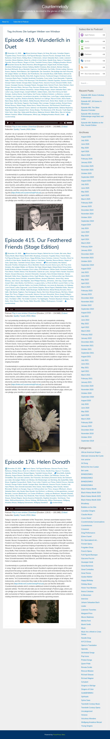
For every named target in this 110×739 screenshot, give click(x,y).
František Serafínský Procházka (32, 78)
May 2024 (85, 236)
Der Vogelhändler (33, 71)
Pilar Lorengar (44, 103)
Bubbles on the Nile (88, 507)
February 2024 (86, 247)
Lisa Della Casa (45, 96)
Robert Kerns (31, 105)
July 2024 (85, 228)
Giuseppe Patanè (30, 85)
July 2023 (85, 272)
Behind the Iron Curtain (51, 253)
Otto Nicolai (18, 103)
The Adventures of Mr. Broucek (51, 110)
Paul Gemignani (30, 292)
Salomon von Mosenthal (39, 107)
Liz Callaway (68, 285)
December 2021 (87, 342)
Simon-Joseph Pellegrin (63, 294)
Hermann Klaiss (16, 87)
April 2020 (85, 415)
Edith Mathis (58, 74)
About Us (5, 22)
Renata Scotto (86, 667)
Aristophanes (22, 265)
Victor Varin (9, 112)
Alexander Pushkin (11, 265)
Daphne (13, 71)
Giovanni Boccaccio (17, 274)
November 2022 (87, 302)
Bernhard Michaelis (11, 69)
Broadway (37, 256)
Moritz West (54, 101)
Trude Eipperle (67, 110)
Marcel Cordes (56, 98)
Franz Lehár (48, 78)
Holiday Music (27, 58)
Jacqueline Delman (34, 278)
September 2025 (87, 177)
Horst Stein (62, 87)
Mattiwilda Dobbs (61, 287)
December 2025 (87, 166)
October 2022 (86, 305)
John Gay (58, 281)
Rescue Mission (17, 62)
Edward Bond (57, 267)
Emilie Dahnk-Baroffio (18, 76)
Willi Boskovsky (42, 500)
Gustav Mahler (86, 577)
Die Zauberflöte (63, 480)
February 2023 (86, 291)
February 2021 (86, 378)
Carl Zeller (51, 69)
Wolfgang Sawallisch (41, 502)
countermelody (57, 502)
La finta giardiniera (60, 491)
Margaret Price (86, 613)
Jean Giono (16, 281)
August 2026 (86, 137)
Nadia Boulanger (31, 290)
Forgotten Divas (10, 55)
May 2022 (85, 324)
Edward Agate (47, 267)
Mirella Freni (86, 621)
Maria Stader (66, 98)
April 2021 (85, 371)
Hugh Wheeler (39, 276)
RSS (28, 129)
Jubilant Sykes (42, 92)
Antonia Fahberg (28, 67)
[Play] (8, 123)
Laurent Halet (63, 283)
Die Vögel (38, 267)
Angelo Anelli (52, 65)
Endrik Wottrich (10, 269)
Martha (16, 101)
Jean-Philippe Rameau (38, 281)
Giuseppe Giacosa (17, 85)
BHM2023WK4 (87, 485)
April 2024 (85, 239)
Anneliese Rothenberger (13, 67)
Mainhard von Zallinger (42, 98)
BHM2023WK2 (87, 478)
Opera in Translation (64, 60)
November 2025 (87, 170)
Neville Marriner (43, 290)
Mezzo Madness (17, 60)
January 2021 (86, 382)
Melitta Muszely (34, 101)
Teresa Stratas (35, 110)
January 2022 (86, 338)
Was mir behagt (65, 112)
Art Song (46, 53)
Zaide (62, 114)
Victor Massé (14, 301)
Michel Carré (44, 101)
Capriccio (33, 69)
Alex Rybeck (62, 262)
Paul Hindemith (29, 496)
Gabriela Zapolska (53, 80)
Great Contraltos (87, 569)
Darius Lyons (56, 265)
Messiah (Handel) (67, 493)
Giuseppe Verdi (60, 55)
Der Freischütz (36, 477)
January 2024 (86, 250)
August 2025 (86, 181)
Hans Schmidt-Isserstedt (23, 487)
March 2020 (85, 419)
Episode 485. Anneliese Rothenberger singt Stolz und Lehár (92, 116)
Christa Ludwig (61, 69)
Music (83, 628)
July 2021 (85, 360)
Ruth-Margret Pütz (11, 107)
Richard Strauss (10, 105)
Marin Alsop (9, 101)
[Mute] (65, 123)
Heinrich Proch (53, 85)
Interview (84, 599)
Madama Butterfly (28, 98)
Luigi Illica (17, 98)
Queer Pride (85, 664)
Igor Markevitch (67, 276)
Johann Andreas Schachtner (23, 89)
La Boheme (59, 94)
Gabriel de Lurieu (43, 271)
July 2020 (85, 404)
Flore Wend (9, 271)
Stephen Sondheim (36, 296)
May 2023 (85, 280)
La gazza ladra (39, 283)
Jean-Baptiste (25, 281)
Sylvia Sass (13, 262)
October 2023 (86, 261)
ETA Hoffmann (44, 269)
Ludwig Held (9, 98)
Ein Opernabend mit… (89, 540)
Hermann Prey (27, 87)
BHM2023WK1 (87, 474)
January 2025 (86, 206)
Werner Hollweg (30, 500)
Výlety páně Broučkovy (29, 112)
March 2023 (85, 287)
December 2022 (87, 298)
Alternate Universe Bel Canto (92, 456)
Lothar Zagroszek (21, 287)
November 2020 (87, 389)
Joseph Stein (9, 283)
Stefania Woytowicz (66, 107)
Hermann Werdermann (41, 87)
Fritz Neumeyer (29, 80)
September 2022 (87, 309)
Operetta (8, 62)
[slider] (70, 123)
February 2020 (86, 422)
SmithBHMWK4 (87, 693)
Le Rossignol (13, 285)
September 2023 (87, 265)
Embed (64, 127)
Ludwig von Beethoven (52, 493)
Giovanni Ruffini (61, 83)
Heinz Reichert (64, 85)
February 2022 (86, 335)
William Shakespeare (25, 114)
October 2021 (86, 349)
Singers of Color (29, 62)
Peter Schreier (40, 496)
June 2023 (85, 276)
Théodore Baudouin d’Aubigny (59, 299)
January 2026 (86, 162)
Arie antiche (85, 459)
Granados (43, 274)
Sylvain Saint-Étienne (61, 296)
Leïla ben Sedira (24, 285)
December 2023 (87, 254)
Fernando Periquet (66, 269)
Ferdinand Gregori (52, 76)
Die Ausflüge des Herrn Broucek (62, 71)
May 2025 (85, 192)
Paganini (26, 103)
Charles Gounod (45, 265)
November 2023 (87, 258)
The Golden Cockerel (29, 299)
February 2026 (86, 159)
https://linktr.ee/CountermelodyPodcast (26, 193)
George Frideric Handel (13, 83)
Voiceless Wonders (88, 718)
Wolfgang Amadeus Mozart (62, 62)
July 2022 (85, 316)
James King (59, 278)
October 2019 (86, 437)
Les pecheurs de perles (31, 96)
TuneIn (22, 129)
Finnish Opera (86, 544)
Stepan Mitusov (10, 296)
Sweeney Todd (48, 296)
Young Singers (86, 726)
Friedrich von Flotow (16, 80)
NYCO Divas (86, 642)
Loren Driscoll (9, 287)
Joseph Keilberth (31, 92)
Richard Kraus (67, 103)
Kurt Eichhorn (29, 283)
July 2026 (85, 140)
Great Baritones (87, 566)
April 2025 (85, 195)
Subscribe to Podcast (20, 22)
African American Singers (34, 53)
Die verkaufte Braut (46, 74)
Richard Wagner (29, 473)
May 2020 (85, 411)
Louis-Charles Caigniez (36, 287)
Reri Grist (45, 292)
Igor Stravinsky (10, 278)
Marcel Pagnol (50, 287)
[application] (39, 123)
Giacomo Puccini (48, 55)
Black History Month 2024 (91, 492)
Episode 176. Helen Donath (37, 462)
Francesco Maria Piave (13, 78)
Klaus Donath (30, 491)
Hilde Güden (54, 87)
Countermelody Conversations (92, 522)
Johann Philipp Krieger (42, 89)
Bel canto (53, 53)
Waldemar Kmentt (44, 112)
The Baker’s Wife (15, 299)
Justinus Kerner (17, 94)
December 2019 (87, 430)
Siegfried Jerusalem (50, 498)
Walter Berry (55, 112)
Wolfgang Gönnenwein (25, 502)
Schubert (84, 682)
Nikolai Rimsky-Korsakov (58, 290)
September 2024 (87, 221)
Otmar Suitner (10, 496)
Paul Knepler (34, 103)
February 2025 (86, 203)
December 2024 (87, 210)
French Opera (21, 55)
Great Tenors (16, 58)
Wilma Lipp (36, 114)
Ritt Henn (64, 292)
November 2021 (87, 345)
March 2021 (85, 375)
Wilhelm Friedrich (11, 114)
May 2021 (85, 367)
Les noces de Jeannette (55, 285)
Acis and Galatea (51, 262)
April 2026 (85, 151)
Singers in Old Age (88, 686)
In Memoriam (36, 58)
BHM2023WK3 (87, 481)
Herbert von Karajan (19, 489)
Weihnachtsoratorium (17, 500)
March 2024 (85, 243)
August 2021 (86, 356)
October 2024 (86, 217)
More (34, 129)
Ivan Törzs (48, 489)
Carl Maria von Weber (41, 475)
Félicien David (54, 269)
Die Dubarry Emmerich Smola (52, 477)
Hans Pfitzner (9, 487)
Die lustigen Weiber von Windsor (16, 74)
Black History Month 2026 (91, 500)
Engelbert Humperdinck (18, 482)
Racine (39, 292)
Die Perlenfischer (33, 74)
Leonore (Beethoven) (19, 493)
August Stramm (17, 475)
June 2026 (85, 144)
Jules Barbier (19, 283)
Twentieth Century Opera (43, 62)
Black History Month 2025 (24, 256)
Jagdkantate (9, 89)
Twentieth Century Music (43, 473)
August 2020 (86, 400)
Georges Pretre (37, 83)
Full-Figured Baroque (34, 55)
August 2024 (86, 225)
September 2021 (87, 353)
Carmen (62, 475)
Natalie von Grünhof (66, 101)
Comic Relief (86, 518)
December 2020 (87, 386)
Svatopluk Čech (23, 110)
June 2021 (85, 364)
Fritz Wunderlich (41, 80)
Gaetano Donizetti (67, 80)
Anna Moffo (60, 473)
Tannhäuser (62, 498)
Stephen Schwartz (11, 110)
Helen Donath (58, 487)
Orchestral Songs (87, 653)
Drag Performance (88, 533)
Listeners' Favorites (59, 258)
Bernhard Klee (28, 475)
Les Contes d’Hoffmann (38, 285)
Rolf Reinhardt (55, 105)
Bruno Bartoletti (24, 69)
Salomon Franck (24, 107)
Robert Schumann (43, 105)
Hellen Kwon (16, 276)
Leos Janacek (17, 96)
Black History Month (88, 489)
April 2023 (85, 283)
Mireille (22, 290)
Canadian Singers (63, 53)
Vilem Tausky (23, 301)
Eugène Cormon (39, 76)
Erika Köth (29, 76)
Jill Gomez (50, 281)
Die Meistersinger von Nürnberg (46, 480)
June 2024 (85, 232)
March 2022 (85, 331)
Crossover (44, 256)
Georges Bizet (27, 83)
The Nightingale (42, 299)
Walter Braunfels (34, 301)
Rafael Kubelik (51, 496)
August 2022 (86, 313)
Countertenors (86, 525)
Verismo (38, 262)
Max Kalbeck (24, 101)
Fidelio (29, 482)
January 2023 (86, 294)
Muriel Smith (86, 624)
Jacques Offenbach (48, 278)
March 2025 (85, 199)
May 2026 (85, 148)
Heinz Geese (36, 487)
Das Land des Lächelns (22, 477)
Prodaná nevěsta (55, 103)
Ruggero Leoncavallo (25, 294)
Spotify (16, 129)
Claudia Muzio (86, 514)
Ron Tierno (14, 294)
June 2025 (85, 188)
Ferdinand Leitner (66, 76)
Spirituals (84, 697)
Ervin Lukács (34, 269)
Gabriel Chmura (61, 482)
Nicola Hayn (9, 103)
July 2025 (85, 184)
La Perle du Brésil (51, 283)
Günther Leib (65, 484)
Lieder (61, 58)
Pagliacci (21, 292)
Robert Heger (21, 105)
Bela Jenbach (51, 67)
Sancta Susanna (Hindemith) (32, 498)
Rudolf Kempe (65, 105)
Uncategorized (86, 711)
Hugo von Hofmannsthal (53, 276)
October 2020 (86, 393)
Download (33, 127)
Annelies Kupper (62, 65)
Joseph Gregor (19, 92)
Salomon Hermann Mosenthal (44, 294)
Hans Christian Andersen (55, 274)
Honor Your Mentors (88, 588)
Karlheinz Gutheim (48, 94)
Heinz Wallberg (47, 487)
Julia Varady (21, 491)
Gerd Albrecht (43, 484)
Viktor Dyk (17, 112)
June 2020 (85, 408)
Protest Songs (86, 660)
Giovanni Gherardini (32, 274)
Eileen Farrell (86, 536)
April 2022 (85, 327)
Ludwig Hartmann (66, 96)
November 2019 (87, 433)
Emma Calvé (67, 267)
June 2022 (85, 320)
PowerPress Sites (59, 734)
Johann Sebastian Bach (50, 58)
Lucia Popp (55, 96)
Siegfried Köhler (53, 107)
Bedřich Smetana (40, 67)
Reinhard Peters (61, 496)
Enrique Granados (22, 269)
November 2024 (87, 214)
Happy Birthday (35, 258)
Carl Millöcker (54, 475)
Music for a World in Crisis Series (35, 60)
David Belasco (22, 71)
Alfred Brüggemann (40, 65)
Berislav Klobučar (63, 67)
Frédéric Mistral (19, 271)
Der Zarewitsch (45, 71)
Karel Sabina (27, 94)
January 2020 (86, 426)
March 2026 (85, 155)
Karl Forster (37, 94)
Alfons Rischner (27, 65)
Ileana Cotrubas (46, 258)
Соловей (59, 301)
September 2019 (87, 441)
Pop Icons (85, 656)
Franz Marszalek (59, 78)
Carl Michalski (42, 69)
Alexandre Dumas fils (14, 65)
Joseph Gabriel (67, 281)
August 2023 (86, 269)
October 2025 (86, 173)
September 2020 (87, 397)
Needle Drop (52, 60)
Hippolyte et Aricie (27, 276)
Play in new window (19, 127)
